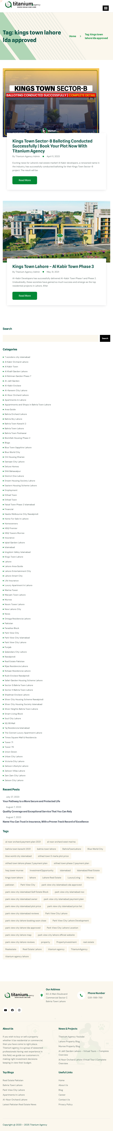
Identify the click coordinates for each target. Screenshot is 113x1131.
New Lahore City (13, 609)
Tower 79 (9, 747)
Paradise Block (12, 628)
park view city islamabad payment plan (64, 899)
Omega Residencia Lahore (18, 618)
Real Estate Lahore (32, 949)
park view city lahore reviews (20, 942)
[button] (106, 8)
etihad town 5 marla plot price (53, 856)
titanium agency (56, 949)
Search (7, 328)
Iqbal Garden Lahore (15, 542)
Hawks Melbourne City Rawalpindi (21, 514)
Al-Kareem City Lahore (16, 390)
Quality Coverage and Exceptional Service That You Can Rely (37, 811)
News (7, 613)
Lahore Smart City (14, 575)
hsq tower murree (14, 870)
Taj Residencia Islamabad (17, 728)
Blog (61, 1090)
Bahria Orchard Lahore (16, 414)
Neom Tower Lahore (15, 604)
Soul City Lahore (13, 718)
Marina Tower (11, 590)
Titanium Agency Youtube (71, 1036)
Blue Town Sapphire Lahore (18, 447)
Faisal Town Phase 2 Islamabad (20, 504)
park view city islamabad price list (64, 906)
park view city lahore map (18, 934)
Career (62, 1094)
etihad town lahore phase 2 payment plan (26, 863)
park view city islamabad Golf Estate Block (26, 891)
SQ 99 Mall (10, 723)
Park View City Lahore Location (62, 927)
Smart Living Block (14, 713)
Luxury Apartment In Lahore (18, 585)
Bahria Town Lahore (14, 428)
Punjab (8, 647)
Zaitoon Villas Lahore (15, 770)
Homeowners (11, 523)
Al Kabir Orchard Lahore (16, 362)
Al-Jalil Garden (12, 381)
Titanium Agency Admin (28, 156)
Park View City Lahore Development (71, 920)
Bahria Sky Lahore (13, 419)
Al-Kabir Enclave (13, 385)
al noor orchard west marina (61, 841)
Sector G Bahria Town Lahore (19, 685)
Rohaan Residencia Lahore (18, 671)
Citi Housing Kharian (15, 457)
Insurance (9, 537)
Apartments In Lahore (15, 400)
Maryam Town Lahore (15, 594)
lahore (32, 877)
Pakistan (9, 623)
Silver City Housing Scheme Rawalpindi (24, 699)
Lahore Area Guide (14, 566)
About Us (63, 1085)
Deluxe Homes (12, 466)
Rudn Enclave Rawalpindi (17, 675)
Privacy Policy (66, 1104)
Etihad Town (11, 495)
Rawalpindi (10, 656)
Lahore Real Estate (51, 877)
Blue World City (12, 452)
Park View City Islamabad (17, 637)
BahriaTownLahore (71, 848)
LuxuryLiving (74, 877)
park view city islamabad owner (21, 899)
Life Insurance (12, 580)
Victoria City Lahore (14, 761)
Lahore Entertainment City (18, 571)
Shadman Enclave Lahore (17, 694)
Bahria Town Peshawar (16, 433)
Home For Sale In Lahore (17, 518)
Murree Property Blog (69, 1046)
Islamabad (10, 547)
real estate (88, 942)
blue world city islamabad (18, 856)
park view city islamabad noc (69, 891)
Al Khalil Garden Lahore (16, 371)
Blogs (7, 442)
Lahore (8, 561)
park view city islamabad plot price (23, 906)
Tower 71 (9, 742)
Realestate (10, 949)
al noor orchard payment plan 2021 (23, 841)
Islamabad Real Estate (88, 870)
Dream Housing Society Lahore (20, 480)
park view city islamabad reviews (22, 913)
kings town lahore (14, 877)
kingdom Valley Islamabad (18, 552)
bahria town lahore (46, 848)
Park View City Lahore (15, 642)
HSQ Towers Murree (14, 533)
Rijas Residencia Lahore (16, 666)
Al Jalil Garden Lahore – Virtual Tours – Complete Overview (84, 1053)
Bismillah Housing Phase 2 (17, 438)
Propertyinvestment (67, 942)
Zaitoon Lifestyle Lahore (16, 766)
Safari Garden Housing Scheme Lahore (24, 680)
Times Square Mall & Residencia (20, 737)
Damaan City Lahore (15, 461)
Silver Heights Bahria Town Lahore (21, 709)
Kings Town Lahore (14, 556)
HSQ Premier (11, 528)
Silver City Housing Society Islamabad (23, 704)
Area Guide (10, 409)
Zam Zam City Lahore (15, 775)
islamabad (65, 870)
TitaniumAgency (79, 949)
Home (61, 1080)
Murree (8, 599)
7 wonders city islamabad (17, 357)
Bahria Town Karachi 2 (15, 423)
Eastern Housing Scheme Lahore (21, 485)
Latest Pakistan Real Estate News (19, 1104)
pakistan (9, 884)
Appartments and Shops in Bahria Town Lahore (28, 404)
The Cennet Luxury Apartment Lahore (23, 732)
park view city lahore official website (56, 934)
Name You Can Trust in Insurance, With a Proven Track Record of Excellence (46, 821)
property (45, 942)
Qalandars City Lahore (16, 652)
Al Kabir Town (11, 366)
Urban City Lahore (14, 756)
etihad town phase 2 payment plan (71, 863)
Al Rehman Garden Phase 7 (18, 376)
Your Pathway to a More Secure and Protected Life (31, 801)
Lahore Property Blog (69, 1041)
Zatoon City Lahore (14, 780)
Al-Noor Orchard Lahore (17, 395)
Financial (9, 509)
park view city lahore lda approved (22, 927)
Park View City (12, 633)
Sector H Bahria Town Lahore (19, 690)
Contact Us (64, 1099)
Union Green (11, 751)
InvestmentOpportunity (41, 870)
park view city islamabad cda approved (62, 884)
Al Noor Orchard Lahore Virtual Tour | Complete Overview (82, 1061)
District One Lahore (14, 476)
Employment (11, 490)
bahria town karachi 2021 (18, 848)
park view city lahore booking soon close (25, 920)
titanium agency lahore (17, 956)
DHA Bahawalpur (13, 471)
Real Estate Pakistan (15, 661)
